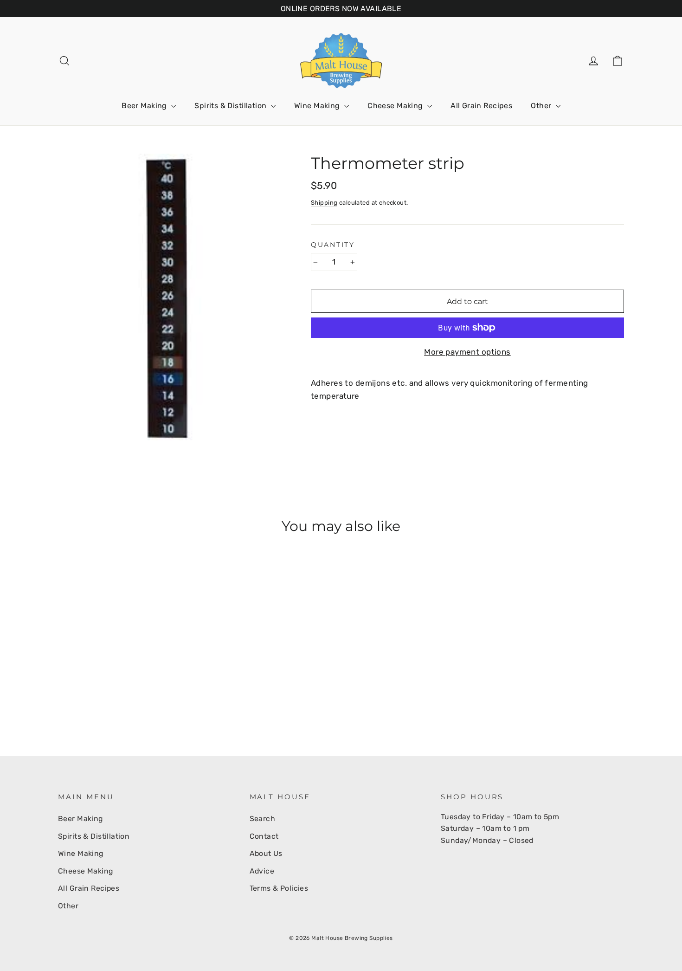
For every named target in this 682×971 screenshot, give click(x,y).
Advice (262, 871)
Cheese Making (396, 105)
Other (542, 105)
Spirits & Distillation (231, 105)
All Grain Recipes (481, 105)
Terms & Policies (279, 888)
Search (263, 818)
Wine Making (318, 105)
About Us (266, 853)
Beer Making (145, 105)
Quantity (333, 244)
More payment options (467, 351)
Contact (264, 836)
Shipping (324, 202)
